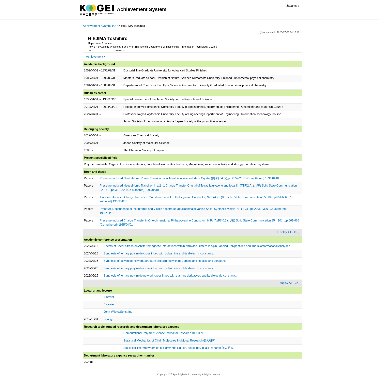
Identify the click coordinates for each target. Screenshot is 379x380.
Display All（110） (289, 232)
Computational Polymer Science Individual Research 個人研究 (163, 333)
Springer (109, 319)
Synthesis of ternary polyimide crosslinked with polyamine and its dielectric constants (158, 268)
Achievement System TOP (100, 25)
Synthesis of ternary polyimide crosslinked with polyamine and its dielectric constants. (159, 253)
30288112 (90, 361)
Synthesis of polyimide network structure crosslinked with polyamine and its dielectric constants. (165, 260)
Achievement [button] (94, 56)
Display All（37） (290, 282)
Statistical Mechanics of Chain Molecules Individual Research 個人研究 (169, 340)
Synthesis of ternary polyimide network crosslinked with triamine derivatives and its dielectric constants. (170, 275)
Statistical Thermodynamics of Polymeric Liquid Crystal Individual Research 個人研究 (178, 347)
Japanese (292, 5)
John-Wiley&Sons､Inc (118, 311)
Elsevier (109, 296)
